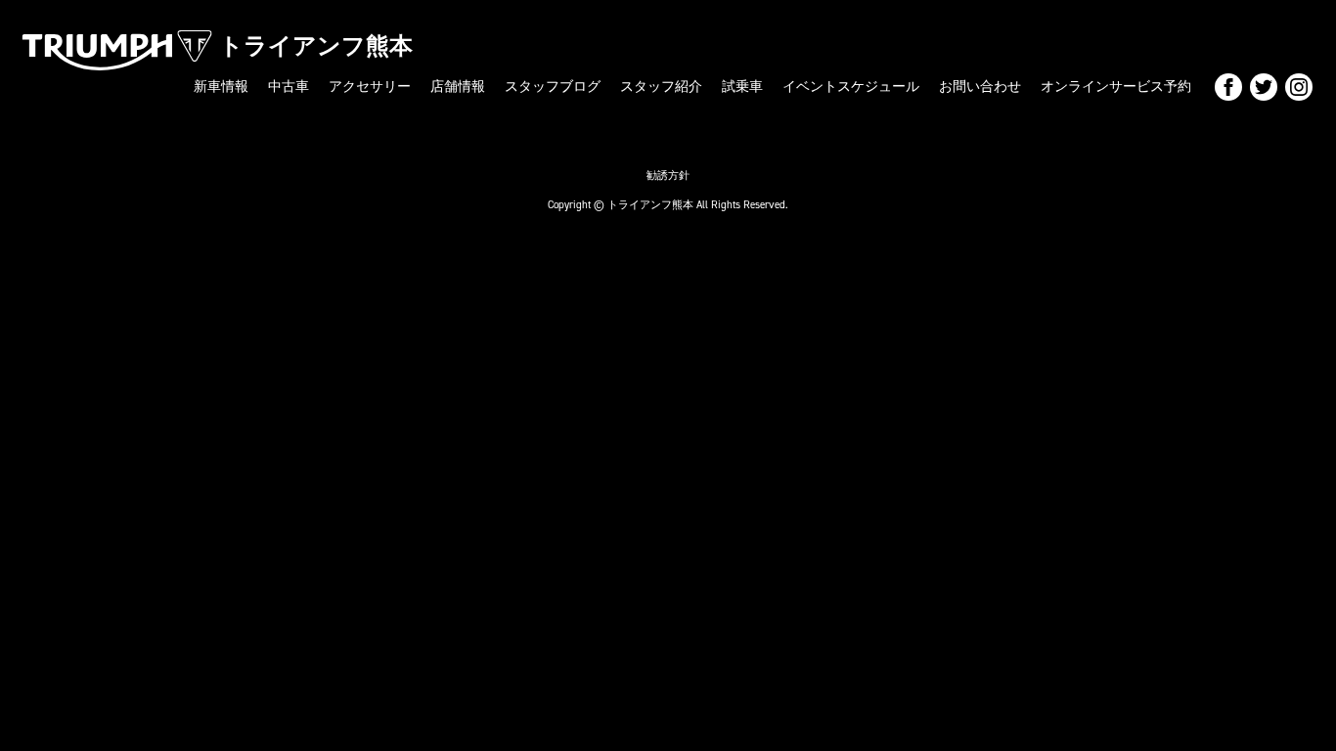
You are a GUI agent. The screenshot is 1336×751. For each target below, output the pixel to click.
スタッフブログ (553, 86)
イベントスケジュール (850, 86)
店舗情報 (457, 86)
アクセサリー (370, 86)
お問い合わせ (980, 86)
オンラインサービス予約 (1116, 86)
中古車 (288, 86)
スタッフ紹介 (661, 86)
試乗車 (742, 86)
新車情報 (221, 86)
